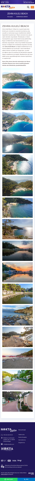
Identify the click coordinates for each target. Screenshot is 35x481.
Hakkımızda (21, 434)
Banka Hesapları (22, 437)
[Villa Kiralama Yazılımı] (31, 473)
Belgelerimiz (21, 442)
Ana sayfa (10, 16)
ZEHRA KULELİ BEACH (22, 16)
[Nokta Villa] (8, 7)
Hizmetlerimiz (22, 440)
